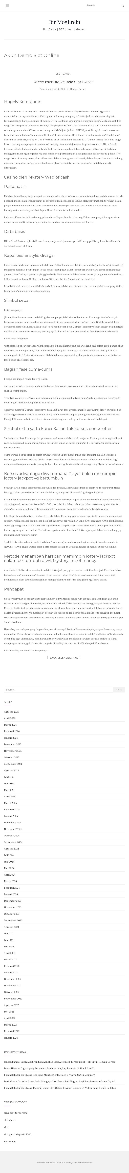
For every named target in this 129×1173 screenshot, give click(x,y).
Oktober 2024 (11, 835)
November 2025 (13, 750)
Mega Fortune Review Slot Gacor (63, 81)
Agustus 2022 (11, 1005)
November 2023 (13, 907)
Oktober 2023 (11, 913)
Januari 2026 (11, 737)
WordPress (87, 1162)
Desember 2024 (13, 822)
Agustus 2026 (11, 711)
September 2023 (13, 920)
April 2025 (9, 796)
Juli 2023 (8, 933)
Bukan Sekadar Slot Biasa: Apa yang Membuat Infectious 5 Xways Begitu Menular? (49, 1074)
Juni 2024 (9, 861)
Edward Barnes (78, 89)
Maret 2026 (10, 724)
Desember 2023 (12, 900)
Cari (118, 689)
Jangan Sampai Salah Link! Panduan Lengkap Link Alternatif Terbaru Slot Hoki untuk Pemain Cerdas (59, 1061)
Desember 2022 (12, 979)
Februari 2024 (12, 887)
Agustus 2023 (11, 926)
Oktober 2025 (11, 757)
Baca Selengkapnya (64, 657)
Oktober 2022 (11, 992)
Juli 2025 (9, 776)
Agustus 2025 (11, 770)
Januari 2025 (11, 816)
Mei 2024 (9, 868)
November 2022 (13, 985)
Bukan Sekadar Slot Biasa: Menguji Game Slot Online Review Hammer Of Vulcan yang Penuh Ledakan (60, 1087)
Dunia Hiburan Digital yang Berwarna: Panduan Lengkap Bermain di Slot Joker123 (49, 1068)
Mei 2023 (9, 946)
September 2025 (13, 763)
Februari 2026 (12, 731)
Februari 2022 (11, 1031)
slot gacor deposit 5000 (17, 1134)
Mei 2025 (9, 789)
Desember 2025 (13, 744)
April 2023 (9, 952)
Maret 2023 (10, 959)
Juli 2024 (9, 855)
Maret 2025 (10, 803)
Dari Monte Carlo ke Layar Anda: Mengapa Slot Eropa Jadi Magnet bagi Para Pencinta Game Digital (59, 1081)
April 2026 (9, 718)
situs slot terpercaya (15, 1112)
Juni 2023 (9, 939)
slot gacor (10, 1120)
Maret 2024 (10, 881)
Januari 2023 (11, 972)
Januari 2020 (11, 1037)
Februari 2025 (12, 809)
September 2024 (13, 842)
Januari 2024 (11, 894)
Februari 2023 (11, 966)
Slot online (10, 1141)
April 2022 (9, 1018)
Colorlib (59, 1162)
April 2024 (9, 874)
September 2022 (13, 998)
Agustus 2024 (11, 848)
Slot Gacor (64, 74)
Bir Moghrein (64, 22)
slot (6, 1127)
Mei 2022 (9, 1011)
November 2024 (13, 829)
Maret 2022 (10, 1024)
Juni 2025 (9, 783)
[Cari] (122, 5)
